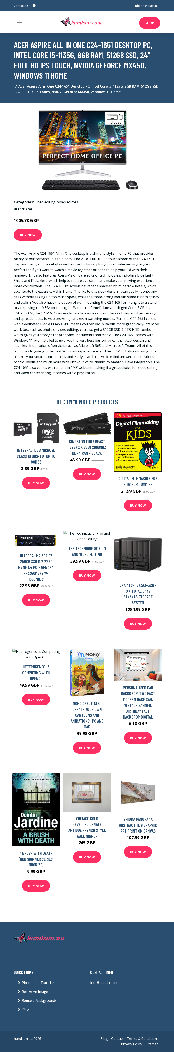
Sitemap (152, 1044)
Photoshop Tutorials (38, 982)
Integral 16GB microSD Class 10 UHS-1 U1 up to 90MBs (36, 455)
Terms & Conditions (143, 1038)
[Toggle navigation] (19, 22)
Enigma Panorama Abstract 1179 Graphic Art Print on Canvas (138, 824)
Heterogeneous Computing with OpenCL (36, 672)
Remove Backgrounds (39, 1000)
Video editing (45, 202)
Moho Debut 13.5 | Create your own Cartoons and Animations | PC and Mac (87, 715)
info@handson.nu (147, 6)
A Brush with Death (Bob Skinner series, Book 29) (36, 858)
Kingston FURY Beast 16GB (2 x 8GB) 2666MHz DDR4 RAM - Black (87, 447)
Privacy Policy (131, 1044)
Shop (149, 23)
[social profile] (34, 6)
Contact (117, 1038)
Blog (25, 1009)
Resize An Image (35, 991)
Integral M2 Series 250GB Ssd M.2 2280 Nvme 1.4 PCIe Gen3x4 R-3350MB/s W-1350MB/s (36, 567)
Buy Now (28, 235)
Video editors (67, 202)
